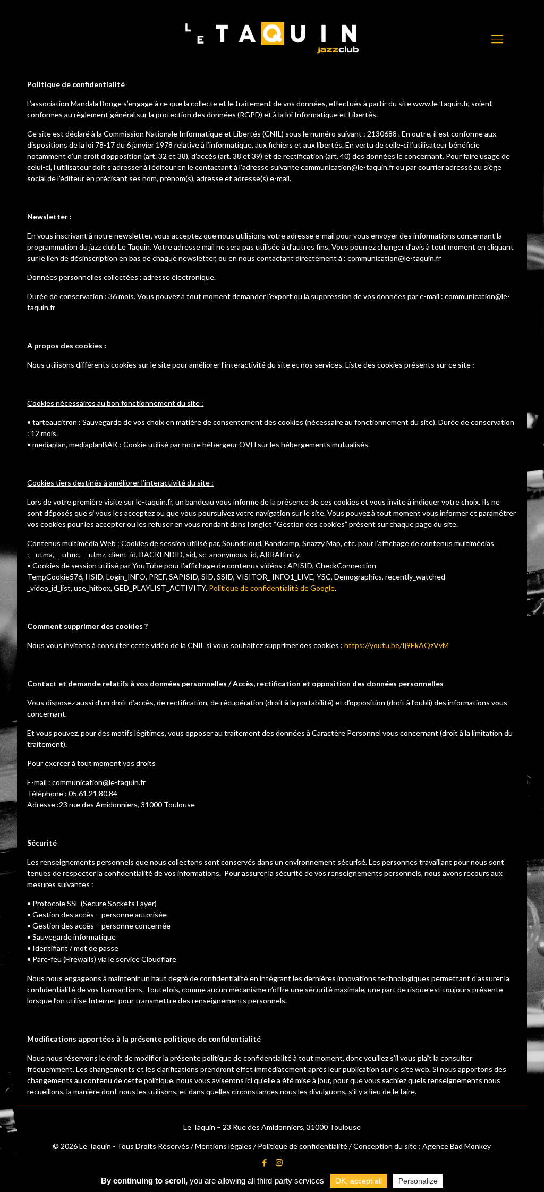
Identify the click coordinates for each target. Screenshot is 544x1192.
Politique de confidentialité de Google (272, 587)
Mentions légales (223, 1146)
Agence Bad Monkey (456, 1146)
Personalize (418, 1181)
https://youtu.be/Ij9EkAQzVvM (396, 645)
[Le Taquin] (271, 37)
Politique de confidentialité (302, 1146)
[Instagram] (279, 1162)
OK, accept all (358, 1181)
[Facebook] (264, 1162)
